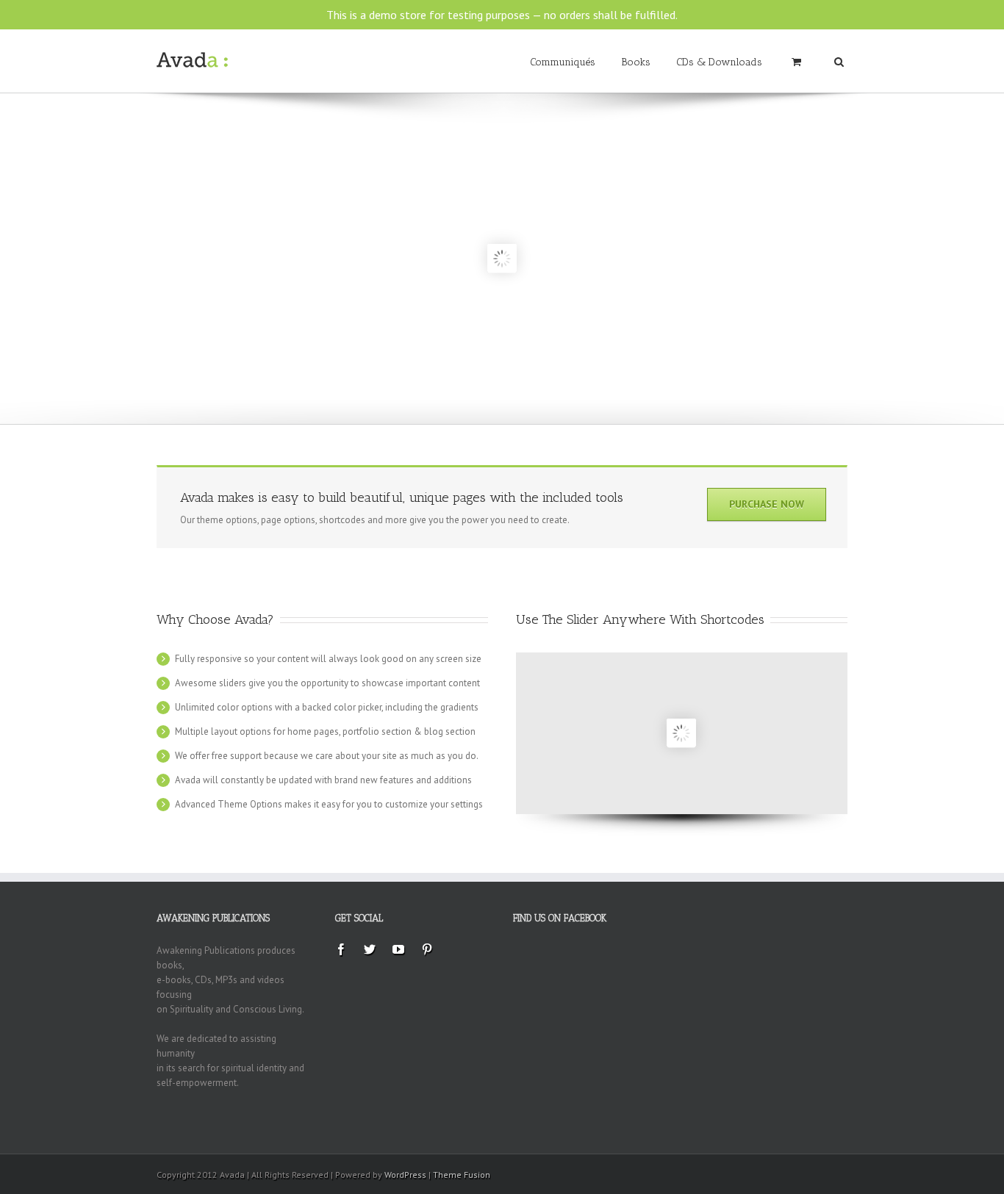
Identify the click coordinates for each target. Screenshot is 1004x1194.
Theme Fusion (461, 1174)
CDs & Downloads (719, 62)
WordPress (405, 1174)
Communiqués (562, 62)
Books (635, 62)
